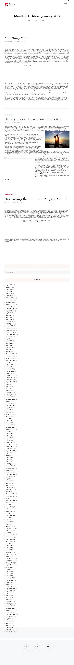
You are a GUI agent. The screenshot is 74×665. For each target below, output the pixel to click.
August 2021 (9, 408)
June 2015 (9, 520)
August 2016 (9, 502)
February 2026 (10, 298)
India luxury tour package (47, 212)
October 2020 (10, 414)
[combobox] (37, 272)
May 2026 (9, 291)
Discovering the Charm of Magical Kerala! (36, 199)
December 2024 (10, 328)
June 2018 (9, 457)
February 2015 (10, 528)
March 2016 (9, 507)
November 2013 (10, 560)
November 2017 (10, 470)
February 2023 (10, 371)
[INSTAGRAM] (37, 645)
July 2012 (8, 593)
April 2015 (9, 524)
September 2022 (11, 382)
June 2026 (9, 289)
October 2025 (10, 306)
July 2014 (8, 543)
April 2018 (9, 461)
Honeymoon (8, 115)
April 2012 (9, 599)
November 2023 (10, 356)
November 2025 (10, 304)
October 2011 (10, 612)
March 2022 (9, 392)
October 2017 (10, 472)
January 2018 (9, 466)
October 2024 (10, 332)
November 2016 (10, 496)
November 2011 (10, 610)
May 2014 (9, 548)
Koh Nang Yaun (16, 38)
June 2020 (9, 420)
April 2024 (9, 345)
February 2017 (10, 489)
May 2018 (9, 459)
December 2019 (10, 427)
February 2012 (10, 604)
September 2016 (11, 500)
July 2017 (8, 479)
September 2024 (11, 334)
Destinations (9, 195)
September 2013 (11, 565)
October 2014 (10, 537)
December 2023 (10, 354)
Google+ (7, 179)
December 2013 (10, 558)
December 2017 (10, 468)
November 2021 (10, 401)
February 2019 (10, 440)
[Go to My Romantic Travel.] (29, 20)
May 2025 (9, 317)
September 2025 (11, 308)
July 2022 (8, 384)
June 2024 (9, 341)
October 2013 (10, 563)
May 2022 (9, 388)
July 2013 (8, 569)
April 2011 (9, 625)
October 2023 (10, 358)
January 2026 (9, 300)
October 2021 (10, 403)
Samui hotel (53, 97)
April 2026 (9, 293)
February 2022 (10, 395)
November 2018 (10, 446)
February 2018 (10, 464)
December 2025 (10, 302)
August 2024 (9, 336)
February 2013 (10, 580)
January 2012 (9, 606)
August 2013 (9, 567)
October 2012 (10, 586)
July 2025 (8, 313)
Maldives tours (44, 174)
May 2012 (9, 597)
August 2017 (9, 476)
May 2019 (9, 436)
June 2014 (9, 545)
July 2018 (8, 455)
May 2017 (9, 483)
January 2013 (9, 582)
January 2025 (9, 326)
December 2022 (10, 375)
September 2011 (11, 614)
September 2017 (11, 474)
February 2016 (10, 509)
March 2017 (9, 487)
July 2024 (8, 339)
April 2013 (9, 576)
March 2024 (9, 347)
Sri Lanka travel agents (54, 172)
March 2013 (9, 578)
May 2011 (9, 623)
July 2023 (8, 362)
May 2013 (9, 573)
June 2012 (9, 595)
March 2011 (9, 627)
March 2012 (9, 601)
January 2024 (9, 352)
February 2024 (10, 349)
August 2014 (9, 541)
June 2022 (9, 386)
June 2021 (9, 410)
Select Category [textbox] (11, 272)
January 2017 (9, 492)
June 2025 (9, 315)
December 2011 (10, 608)
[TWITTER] (48, 645)
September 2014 (11, 539)
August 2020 (9, 416)
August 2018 (9, 453)
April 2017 (9, 485)
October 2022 (10, 380)
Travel (7, 34)
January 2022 (9, 397)
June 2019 (9, 433)
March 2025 (9, 321)
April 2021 (9, 412)
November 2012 (10, 584)
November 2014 (10, 535)
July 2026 (8, 287)
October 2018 (10, 448)
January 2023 (9, 373)
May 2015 (9, 522)
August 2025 (9, 311)
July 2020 (8, 418)
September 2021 (11, 405)
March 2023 (9, 369)
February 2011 (10, 629)
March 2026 (9, 296)
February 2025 (10, 324)
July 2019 (8, 431)
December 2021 (10, 399)
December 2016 (10, 494)
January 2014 (9, 556)
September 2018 (11, 451)
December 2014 (10, 532)
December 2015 (10, 513)
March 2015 (9, 526)
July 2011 (8, 619)
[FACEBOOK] (27, 645)
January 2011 (9, 632)
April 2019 (9, 438)
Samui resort (16, 100)
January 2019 (9, 442)
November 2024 (10, 330)
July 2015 (8, 517)
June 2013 (9, 571)
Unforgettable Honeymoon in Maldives (33, 119)
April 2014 (9, 550)
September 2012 (11, 589)
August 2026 (9, 285)
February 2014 (10, 554)
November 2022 (10, 377)
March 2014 (9, 552)
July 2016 (8, 504)
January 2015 (9, 530)
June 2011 (9, 621)
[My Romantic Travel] (14, 4)
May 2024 (9, 343)
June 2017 (9, 481)
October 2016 (10, 498)
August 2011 (9, 617)
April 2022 (9, 390)
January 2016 (9, 511)
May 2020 (9, 423)
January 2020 (9, 425)
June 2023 (9, 364)
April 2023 (9, 367)
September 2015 (11, 515)
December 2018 (10, 444)
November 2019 (10, 429)
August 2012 (9, 591)
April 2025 (9, 319)
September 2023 (11, 360)
